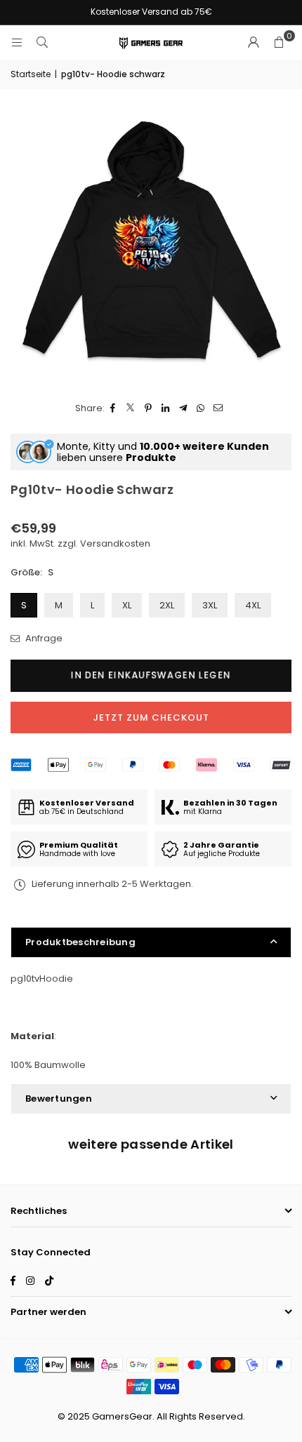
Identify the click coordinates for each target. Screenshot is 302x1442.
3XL (209, 605)
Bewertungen (58, 1098)
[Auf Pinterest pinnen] (148, 408)
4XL (253, 605)
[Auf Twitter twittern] (131, 408)
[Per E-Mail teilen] (219, 408)
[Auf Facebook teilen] (113, 408)
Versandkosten (115, 543)
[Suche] (42, 42)
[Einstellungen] (253, 42)
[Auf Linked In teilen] (166, 408)
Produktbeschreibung (80, 942)
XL (126, 605)
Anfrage (43, 638)
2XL (166, 605)
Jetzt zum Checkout (151, 717)
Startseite (31, 74)
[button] (278, 42)
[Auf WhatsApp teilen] (201, 408)
